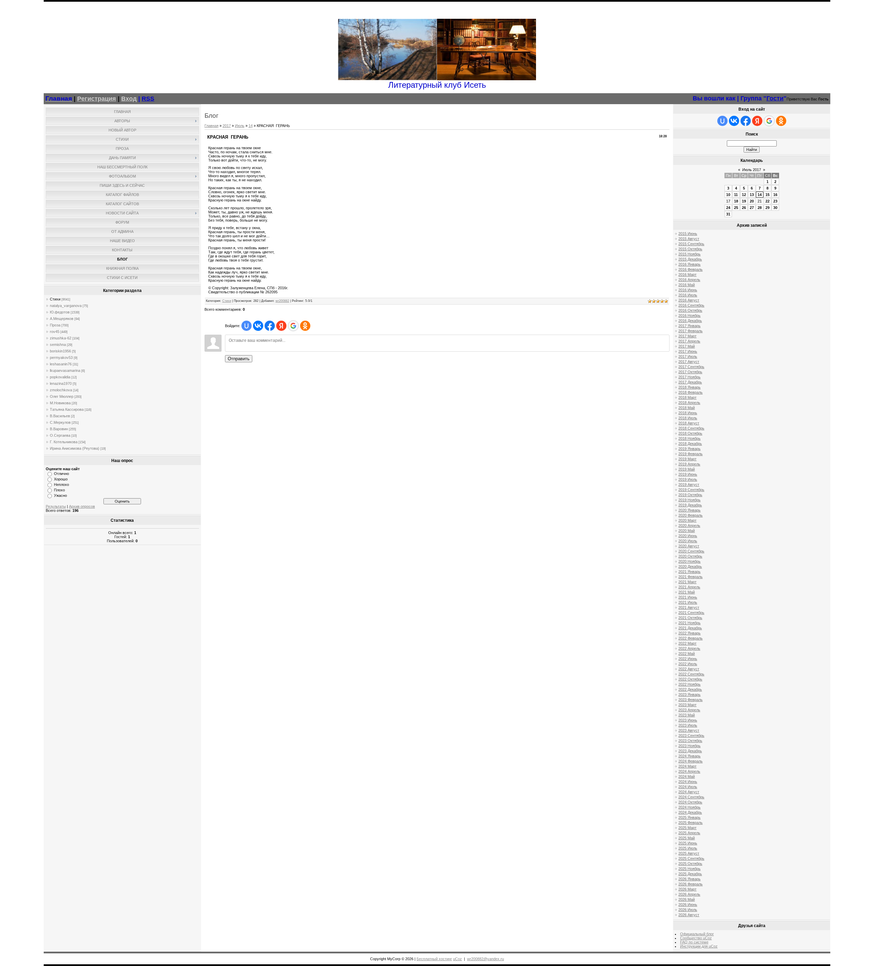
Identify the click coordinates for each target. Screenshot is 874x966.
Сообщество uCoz (696, 938)
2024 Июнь (687, 782)
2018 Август (688, 423)
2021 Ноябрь (689, 623)
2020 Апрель (689, 525)
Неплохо (61, 484)
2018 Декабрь (690, 444)
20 (752, 201)
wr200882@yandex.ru (485, 959)
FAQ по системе (694, 942)
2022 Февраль (690, 638)
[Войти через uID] (246, 326)
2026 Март (687, 889)
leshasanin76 (61, 364)
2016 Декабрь (690, 321)
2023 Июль (687, 725)
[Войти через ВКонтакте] (258, 326)
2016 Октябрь (690, 310)
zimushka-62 (60, 338)
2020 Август (688, 546)
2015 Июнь (687, 234)
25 (736, 208)
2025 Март (687, 828)
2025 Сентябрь (691, 858)
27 (752, 208)
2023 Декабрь (690, 751)
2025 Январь (689, 817)
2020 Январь (689, 510)
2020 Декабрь (690, 566)
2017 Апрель (689, 341)
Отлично (61, 474)
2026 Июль (687, 910)
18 (736, 201)
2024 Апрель (689, 771)
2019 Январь (689, 449)
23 (775, 201)
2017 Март (687, 336)
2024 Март (687, 766)
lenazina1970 (61, 383)
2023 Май (686, 715)
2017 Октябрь (690, 372)
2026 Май (686, 899)
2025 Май (686, 838)
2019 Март (687, 459)
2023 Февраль (690, 700)
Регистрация (96, 98)
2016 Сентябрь (691, 305)
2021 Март (687, 582)
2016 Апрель (689, 280)
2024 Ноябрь (689, 807)
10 (728, 195)
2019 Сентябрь (691, 490)
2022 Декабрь (690, 689)
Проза (55, 325)
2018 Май (686, 408)
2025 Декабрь (690, 874)
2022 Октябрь (690, 679)
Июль (239, 126)
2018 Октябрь (690, 433)
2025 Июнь (687, 843)
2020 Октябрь (690, 556)
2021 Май (686, 592)
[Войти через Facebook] (270, 326)
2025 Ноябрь (689, 869)
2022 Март (687, 643)
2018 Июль (687, 418)
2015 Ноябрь (689, 254)
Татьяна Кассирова (67, 409)
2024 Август (688, 792)
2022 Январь (689, 633)
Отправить (239, 358)
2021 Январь (689, 572)
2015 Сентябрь (691, 244)
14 (251, 126)
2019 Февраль (690, 454)
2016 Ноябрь (689, 315)
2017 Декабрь (690, 382)
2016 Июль (687, 295)
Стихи (55, 299)
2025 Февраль (690, 823)
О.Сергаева (60, 435)
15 (767, 195)
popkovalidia (60, 377)
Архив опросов (82, 506)
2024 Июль (687, 787)
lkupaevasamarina (65, 370)
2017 (227, 126)
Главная (211, 126)
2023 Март (687, 705)
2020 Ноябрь (689, 561)
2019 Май (686, 469)
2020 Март (687, 520)
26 (744, 208)
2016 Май (686, 285)
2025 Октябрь (690, 864)
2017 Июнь (687, 351)
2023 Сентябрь (691, 735)
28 (760, 208)
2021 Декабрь (690, 628)
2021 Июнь (687, 597)
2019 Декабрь (690, 505)
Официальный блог (697, 934)
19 (744, 201)
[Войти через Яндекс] (281, 326)
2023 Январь (689, 694)
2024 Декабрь (690, 812)
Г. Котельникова (63, 442)
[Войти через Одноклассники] (305, 326)
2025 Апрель (689, 833)
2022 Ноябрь (689, 684)
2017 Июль (687, 356)
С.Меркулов (60, 422)
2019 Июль (687, 479)
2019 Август (688, 484)
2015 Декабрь (690, 259)
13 (752, 195)
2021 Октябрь (690, 618)
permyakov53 (61, 357)
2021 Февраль (690, 577)
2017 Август (688, 362)
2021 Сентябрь (691, 613)
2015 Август (688, 239)
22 (767, 201)
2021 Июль (687, 602)
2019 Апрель (689, 464)
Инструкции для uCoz (699, 946)
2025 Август (688, 853)
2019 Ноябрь (689, 500)
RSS (148, 98)
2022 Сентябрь (691, 674)
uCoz (457, 959)
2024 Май (686, 776)
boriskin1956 (60, 351)
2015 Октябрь (690, 249)
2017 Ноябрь (689, 377)
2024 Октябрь (690, 802)
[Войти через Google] (293, 325)
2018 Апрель (689, 403)
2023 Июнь (687, 720)
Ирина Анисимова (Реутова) (74, 448)
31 (728, 214)
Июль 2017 (751, 170)
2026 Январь (689, 879)
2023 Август (688, 730)
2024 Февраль (690, 761)
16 (775, 195)
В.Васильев (60, 416)
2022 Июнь (687, 659)
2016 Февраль (690, 269)
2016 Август (688, 300)
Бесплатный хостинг (434, 959)
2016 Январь (689, 264)
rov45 (54, 332)
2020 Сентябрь (691, 551)
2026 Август (688, 915)
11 (736, 195)
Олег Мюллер (61, 396)
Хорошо (61, 479)
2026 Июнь (687, 904)
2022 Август (688, 669)
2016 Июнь (687, 290)
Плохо (59, 490)
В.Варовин (59, 429)
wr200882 (282, 301)
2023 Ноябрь (689, 746)
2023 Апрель (689, 710)
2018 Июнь (687, 413)
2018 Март (687, 397)
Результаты (56, 506)
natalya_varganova (66, 306)
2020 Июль (687, 541)
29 (767, 208)
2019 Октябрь (690, 495)
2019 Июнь (687, 474)
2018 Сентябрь (691, 428)
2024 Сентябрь (691, 797)
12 (744, 195)
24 (728, 208)
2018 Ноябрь (689, 438)
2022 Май (686, 654)
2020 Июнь (687, 536)
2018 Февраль (690, 392)
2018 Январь (689, 387)
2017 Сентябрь (691, 367)
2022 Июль (687, 664)
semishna (58, 344)
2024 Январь (689, 756)
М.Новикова (60, 403)
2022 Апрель (689, 648)
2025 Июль (687, 848)
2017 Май (686, 346)
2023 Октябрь (690, 741)
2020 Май (686, 531)
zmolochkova (61, 390)
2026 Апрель (689, 894)
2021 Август (688, 607)
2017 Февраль (690, 331)
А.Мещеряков (61, 319)
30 (775, 208)
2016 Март (687, 274)
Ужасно (60, 495)
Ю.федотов (60, 312)
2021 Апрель (689, 587)
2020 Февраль (690, 515)
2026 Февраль (690, 884)
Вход (129, 98)
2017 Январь (689, 326)
